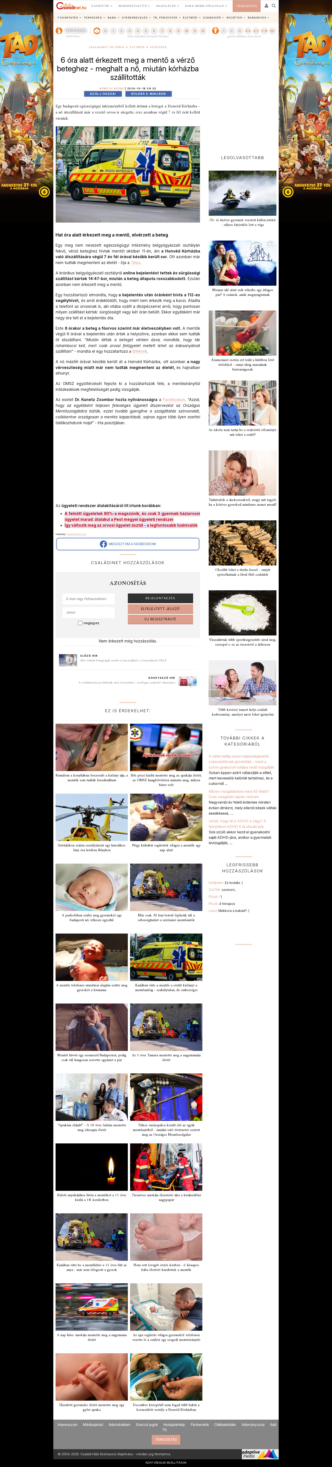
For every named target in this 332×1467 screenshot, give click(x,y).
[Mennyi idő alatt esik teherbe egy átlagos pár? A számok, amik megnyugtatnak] (242, 263)
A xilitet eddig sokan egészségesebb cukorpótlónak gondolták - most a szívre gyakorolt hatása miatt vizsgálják (241, 761)
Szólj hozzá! (103, 93)
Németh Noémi (111, 88)
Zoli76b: (223, 890)
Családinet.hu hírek (107, 47)
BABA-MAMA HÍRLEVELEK (204, 5)
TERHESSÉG (93, 17)
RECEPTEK (234, 17)
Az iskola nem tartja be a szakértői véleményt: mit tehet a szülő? (242, 432)
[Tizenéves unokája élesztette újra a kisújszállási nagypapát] (166, 1167)
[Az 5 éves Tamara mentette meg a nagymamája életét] (166, 1027)
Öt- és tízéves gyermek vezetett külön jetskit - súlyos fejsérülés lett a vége (243, 222)
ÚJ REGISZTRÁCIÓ (160, 619)
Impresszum (67, 1425)
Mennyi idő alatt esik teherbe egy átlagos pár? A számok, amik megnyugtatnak (242, 292)
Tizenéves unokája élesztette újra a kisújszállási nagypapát (166, 1197)
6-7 (256, 30)
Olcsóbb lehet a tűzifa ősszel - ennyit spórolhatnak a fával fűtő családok (242, 572)
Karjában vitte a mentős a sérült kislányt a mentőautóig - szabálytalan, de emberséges (166, 987)
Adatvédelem (119, 1425)
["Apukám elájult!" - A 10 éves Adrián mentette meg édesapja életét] (92, 1097)
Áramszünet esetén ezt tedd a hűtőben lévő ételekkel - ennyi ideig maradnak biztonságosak (242, 365)
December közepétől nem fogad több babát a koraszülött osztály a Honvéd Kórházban (166, 1407)
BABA (112, 17)
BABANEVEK (257, 17)
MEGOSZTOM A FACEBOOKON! (131, 544)
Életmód (137, 47)
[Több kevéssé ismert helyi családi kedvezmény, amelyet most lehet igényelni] (242, 682)
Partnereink (200, 1425)
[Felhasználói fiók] (266, 4)
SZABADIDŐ (212, 17)
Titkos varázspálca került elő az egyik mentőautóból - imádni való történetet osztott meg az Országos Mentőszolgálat (166, 1130)
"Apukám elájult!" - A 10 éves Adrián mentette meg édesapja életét (92, 1127)
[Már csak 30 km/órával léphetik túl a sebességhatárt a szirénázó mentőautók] (166, 887)
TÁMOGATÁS (246, 6)
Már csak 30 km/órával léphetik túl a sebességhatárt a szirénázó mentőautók (166, 917)
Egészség (158, 47)
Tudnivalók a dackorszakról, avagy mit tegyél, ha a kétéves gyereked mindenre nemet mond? (242, 502)
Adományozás (253, 1425)
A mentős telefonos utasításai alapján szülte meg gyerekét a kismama (91, 987)
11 (195, 30)
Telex (135, 262)
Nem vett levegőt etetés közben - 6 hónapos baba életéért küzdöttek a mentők (166, 1267)
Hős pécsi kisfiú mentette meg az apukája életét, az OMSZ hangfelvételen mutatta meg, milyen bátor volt (166, 780)
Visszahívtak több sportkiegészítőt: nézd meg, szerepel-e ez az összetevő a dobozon (242, 642)
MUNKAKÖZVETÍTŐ (133, 5)
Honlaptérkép (174, 1425)
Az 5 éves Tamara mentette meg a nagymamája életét (166, 1057)
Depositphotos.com (77, 534)
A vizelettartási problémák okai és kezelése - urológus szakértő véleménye (127, 683)
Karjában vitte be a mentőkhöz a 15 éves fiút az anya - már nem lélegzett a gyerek (92, 1267)
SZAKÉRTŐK (100, 5)
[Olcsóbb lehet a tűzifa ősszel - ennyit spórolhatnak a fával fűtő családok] (242, 542)
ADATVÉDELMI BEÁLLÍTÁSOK (166, 1462)
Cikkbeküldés (225, 1425)
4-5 (247, 30)
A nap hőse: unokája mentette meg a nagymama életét (92, 1337)
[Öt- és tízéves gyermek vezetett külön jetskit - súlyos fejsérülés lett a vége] (242, 193)
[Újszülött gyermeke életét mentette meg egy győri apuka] (92, 1377)
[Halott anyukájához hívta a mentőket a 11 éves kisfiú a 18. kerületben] (92, 1167)
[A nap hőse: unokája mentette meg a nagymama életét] (92, 1307)
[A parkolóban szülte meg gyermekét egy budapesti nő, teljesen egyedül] (92, 887)
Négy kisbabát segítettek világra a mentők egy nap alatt (166, 847)
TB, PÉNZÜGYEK (165, 17)
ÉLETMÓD (190, 17)
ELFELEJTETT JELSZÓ (160, 609)
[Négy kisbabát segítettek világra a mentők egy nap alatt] (166, 817)
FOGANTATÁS (68, 17)
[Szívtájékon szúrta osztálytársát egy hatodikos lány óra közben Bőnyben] (92, 817)
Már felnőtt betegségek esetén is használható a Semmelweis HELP (123, 660)
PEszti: (215, 897)
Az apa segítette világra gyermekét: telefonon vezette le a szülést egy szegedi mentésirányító (166, 1337)
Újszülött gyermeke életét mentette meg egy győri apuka (91, 1407)
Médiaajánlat (93, 1425)
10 (186, 30)
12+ (272, 30)
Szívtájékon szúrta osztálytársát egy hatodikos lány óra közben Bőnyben (91, 847)
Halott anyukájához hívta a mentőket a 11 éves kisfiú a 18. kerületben (91, 1197)
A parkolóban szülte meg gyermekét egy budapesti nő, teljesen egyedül (92, 917)
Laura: (229, 911)
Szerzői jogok (147, 1425)
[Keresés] (274, 4)
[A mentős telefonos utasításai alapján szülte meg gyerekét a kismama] (92, 957)
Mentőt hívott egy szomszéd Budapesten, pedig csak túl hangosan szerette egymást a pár (91, 1057)
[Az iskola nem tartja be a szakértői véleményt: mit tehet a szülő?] (242, 403)
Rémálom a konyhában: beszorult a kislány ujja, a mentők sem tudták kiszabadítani (92, 777)
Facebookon (174, 399)
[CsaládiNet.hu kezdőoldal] (71, 6)
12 (202, 30)
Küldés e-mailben (148, 93)
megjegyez (91, 623)
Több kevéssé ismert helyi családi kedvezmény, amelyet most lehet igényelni (243, 712)
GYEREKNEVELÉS (135, 17)
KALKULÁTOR (166, 5)
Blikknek (139, 351)
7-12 (264, 30)
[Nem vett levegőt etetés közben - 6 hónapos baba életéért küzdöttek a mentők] (166, 1237)
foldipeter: (226, 883)
